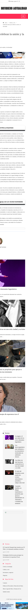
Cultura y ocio (6, 569)
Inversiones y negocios (8, 572)
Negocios (5, 575)
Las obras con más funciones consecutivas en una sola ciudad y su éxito (19, 464)
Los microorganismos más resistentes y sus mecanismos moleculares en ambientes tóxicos (20, 451)
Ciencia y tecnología (7, 566)
